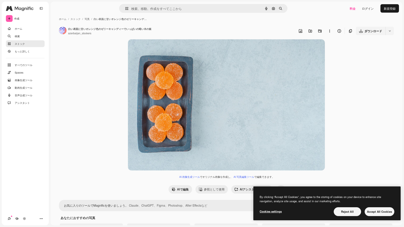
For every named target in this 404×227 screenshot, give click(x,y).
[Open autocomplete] (125, 8)
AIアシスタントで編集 (254, 189)
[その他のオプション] (329, 31)
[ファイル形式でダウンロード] (389, 31)
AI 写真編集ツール (244, 176)
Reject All (347, 212)
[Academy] (16, 218)
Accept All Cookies (379, 212)
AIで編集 (183, 189)
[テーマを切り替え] (24, 218)
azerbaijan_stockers (79, 33)
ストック (75, 19)
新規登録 (390, 8)
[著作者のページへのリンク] (62, 31)
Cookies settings (271, 211)
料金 (353, 8)
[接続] (9, 218)
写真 (87, 19)
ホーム (62, 19)
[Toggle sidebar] (41, 8)
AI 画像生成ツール (189, 176)
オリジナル (157, 47)
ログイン (368, 8)
